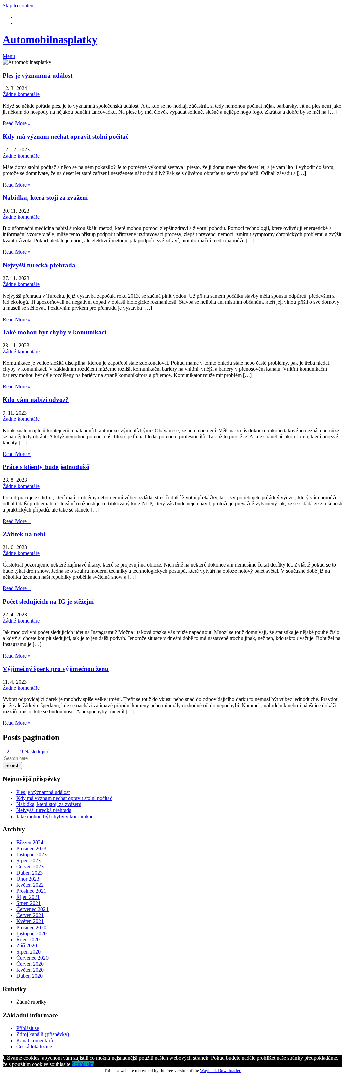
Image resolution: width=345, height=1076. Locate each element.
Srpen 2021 (28, 903)
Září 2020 (26, 945)
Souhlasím (83, 1064)
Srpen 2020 (28, 952)
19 (20, 751)
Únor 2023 (27, 879)
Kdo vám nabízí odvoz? (36, 399)
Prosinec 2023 (31, 848)
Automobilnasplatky (50, 39)
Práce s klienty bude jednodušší (46, 466)
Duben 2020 (29, 976)
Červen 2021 (30, 915)
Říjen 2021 (28, 897)
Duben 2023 (29, 873)
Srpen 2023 (28, 860)
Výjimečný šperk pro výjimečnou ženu (56, 668)
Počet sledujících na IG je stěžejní (48, 601)
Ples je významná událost (37, 75)
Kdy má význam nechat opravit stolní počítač (65, 136)
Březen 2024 (29, 842)
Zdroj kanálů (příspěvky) (42, 1034)
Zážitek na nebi (24, 534)
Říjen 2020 (28, 939)
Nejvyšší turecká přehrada (39, 265)
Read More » (17, 123)
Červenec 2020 (32, 958)
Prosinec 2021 (31, 891)
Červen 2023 (30, 867)
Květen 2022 (30, 885)
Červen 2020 (30, 964)
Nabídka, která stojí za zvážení (45, 197)
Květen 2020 (30, 970)
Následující (36, 751)
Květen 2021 (30, 921)
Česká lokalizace (34, 1046)
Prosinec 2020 (31, 927)
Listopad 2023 (31, 854)
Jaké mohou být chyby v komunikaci (54, 332)
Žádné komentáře (21, 94)
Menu (9, 56)
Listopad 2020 (31, 933)
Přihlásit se (27, 1028)
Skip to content (19, 5)
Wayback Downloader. (220, 1070)
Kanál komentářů (34, 1040)
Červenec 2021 (32, 909)
